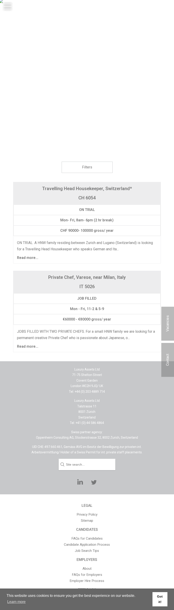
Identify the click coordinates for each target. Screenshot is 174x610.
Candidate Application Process (87, 545)
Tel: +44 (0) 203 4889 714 (87, 391)
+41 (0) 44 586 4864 (155, 13)
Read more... (27, 258)
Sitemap (87, 521)
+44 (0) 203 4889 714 (154, 6)
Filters (87, 167)
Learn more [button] (16, 602)
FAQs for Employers (87, 575)
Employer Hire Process (87, 581)
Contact (167, 360)
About (87, 569)
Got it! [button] (160, 599)
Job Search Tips (87, 551)
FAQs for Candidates (87, 538)
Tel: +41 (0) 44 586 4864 (87, 423)
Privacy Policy (87, 514)
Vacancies (167, 323)
